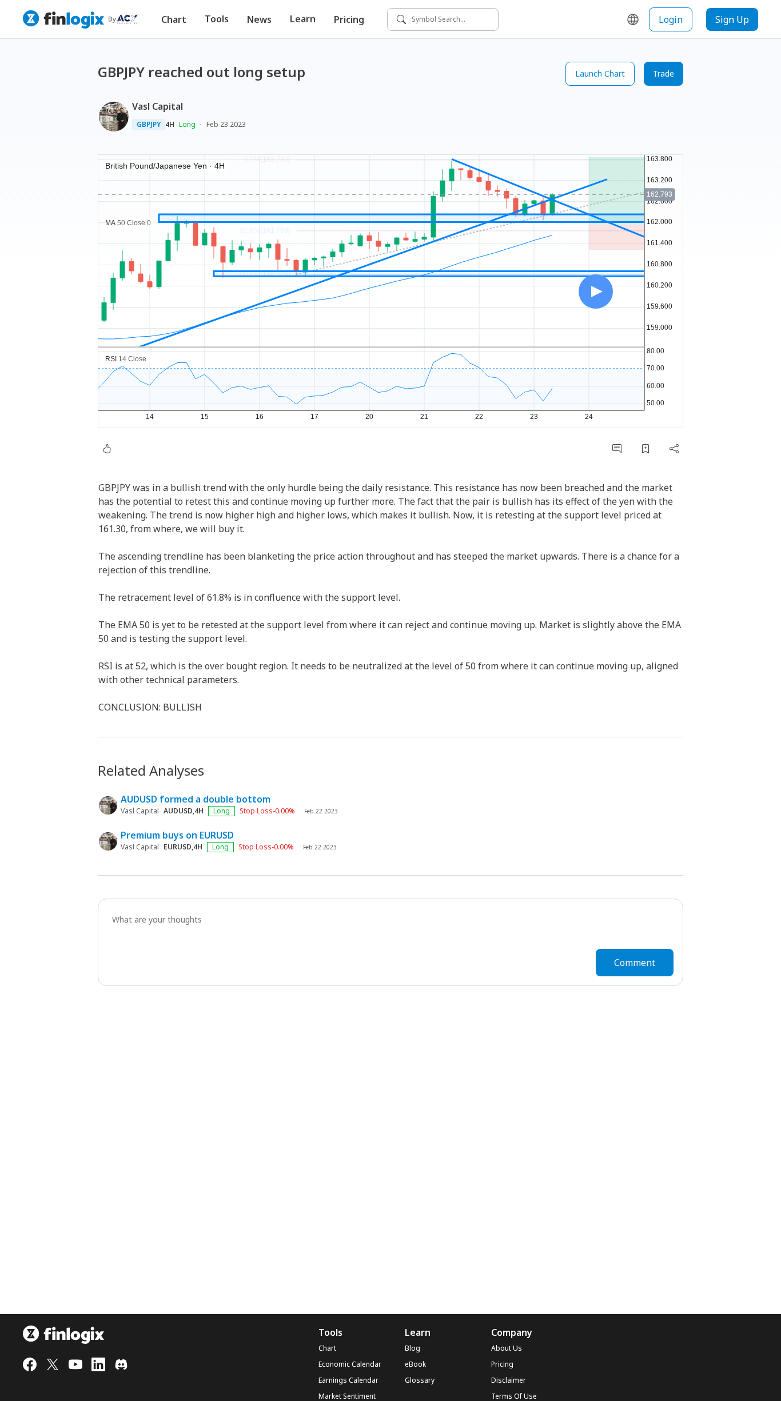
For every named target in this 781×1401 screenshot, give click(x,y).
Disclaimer (508, 1380)
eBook (415, 1364)
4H (169, 124)
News (259, 19)
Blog (412, 1348)
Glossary (420, 1380)
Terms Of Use (514, 1396)
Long (187, 124)
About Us (506, 1348)
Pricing (349, 19)
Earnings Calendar (348, 1380)
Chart (173, 19)
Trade (663, 73)
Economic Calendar (349, 1364)
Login (671, 19)
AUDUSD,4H (184, 811)
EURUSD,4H (183, 847)
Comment (634, 962)
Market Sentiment (347, 1396)
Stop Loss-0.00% (267, 811)
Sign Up (732, 19)
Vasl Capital (157, 106)
